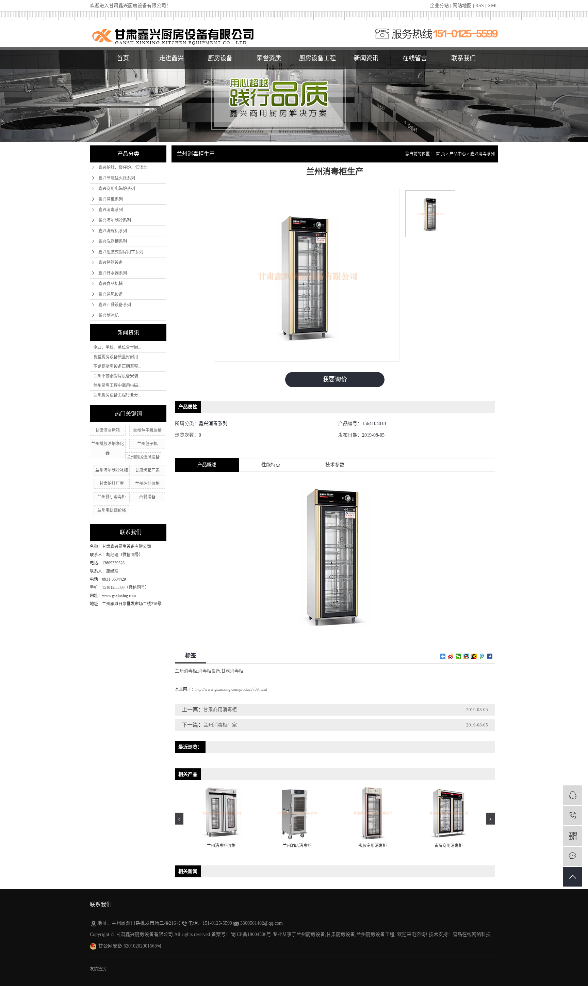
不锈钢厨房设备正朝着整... (117, 366)
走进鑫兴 (171, 58)
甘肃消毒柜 (232, 670)
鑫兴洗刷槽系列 (112, 241)
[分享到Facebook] (490, 656)
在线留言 (415, 58)
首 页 (440, 154)
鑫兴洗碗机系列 (112, 231)
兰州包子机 (147, 443)
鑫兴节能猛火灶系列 (116, 178)
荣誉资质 (269, 58)
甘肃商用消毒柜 (220, 709)
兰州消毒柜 (186, 670)
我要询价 (335, 379)
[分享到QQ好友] (466, 656)
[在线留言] (572, 856)
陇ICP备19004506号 (250, 934)
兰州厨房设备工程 (375, 934)
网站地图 (462, 5)
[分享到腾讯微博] (482, 656)
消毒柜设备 (209, 670)
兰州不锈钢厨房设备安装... (117, 376)
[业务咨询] (572, 795)
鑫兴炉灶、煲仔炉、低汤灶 (122, 167)
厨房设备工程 (317, 58)
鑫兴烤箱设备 (110, 262)
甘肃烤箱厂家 (147, 470)
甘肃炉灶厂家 (111, 483)
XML (493, 5)
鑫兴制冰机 (108, 315)
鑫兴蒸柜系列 (110, 199)
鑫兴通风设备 (110, 294)
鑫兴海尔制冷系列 (114, 220)
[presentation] (179, 819)
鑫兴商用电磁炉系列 (116, 188)
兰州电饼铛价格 (111, 510)
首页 (123, 58)
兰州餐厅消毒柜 (111, 497)
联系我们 (463, 58)
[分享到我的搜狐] (474, 656)
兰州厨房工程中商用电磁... (117, 385)
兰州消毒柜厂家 (220, 724)
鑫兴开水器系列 (112, 273)
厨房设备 (220, 58)
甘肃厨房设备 (340, 934)
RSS (479, 5)
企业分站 (439, 5)
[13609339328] (572, 815)
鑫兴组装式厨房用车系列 (120, 252)
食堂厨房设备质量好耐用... (117, 357)
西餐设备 (147, 497)
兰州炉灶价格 (147, 483)
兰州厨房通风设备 (143, 457)
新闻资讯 (366, 58)
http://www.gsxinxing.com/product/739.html (231, 689)
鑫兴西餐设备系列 (114, 304)
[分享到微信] (458, 656)
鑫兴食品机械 (110, 283)
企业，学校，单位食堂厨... (117, 347)
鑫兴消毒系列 (110, 209)
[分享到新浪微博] (451, 656)
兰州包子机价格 (147, 430)
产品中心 (458, 154)
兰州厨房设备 (310, 934)
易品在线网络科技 (472, 934)
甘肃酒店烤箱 (107, 430)
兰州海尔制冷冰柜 (111, 470)
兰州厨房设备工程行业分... (117, 395)
